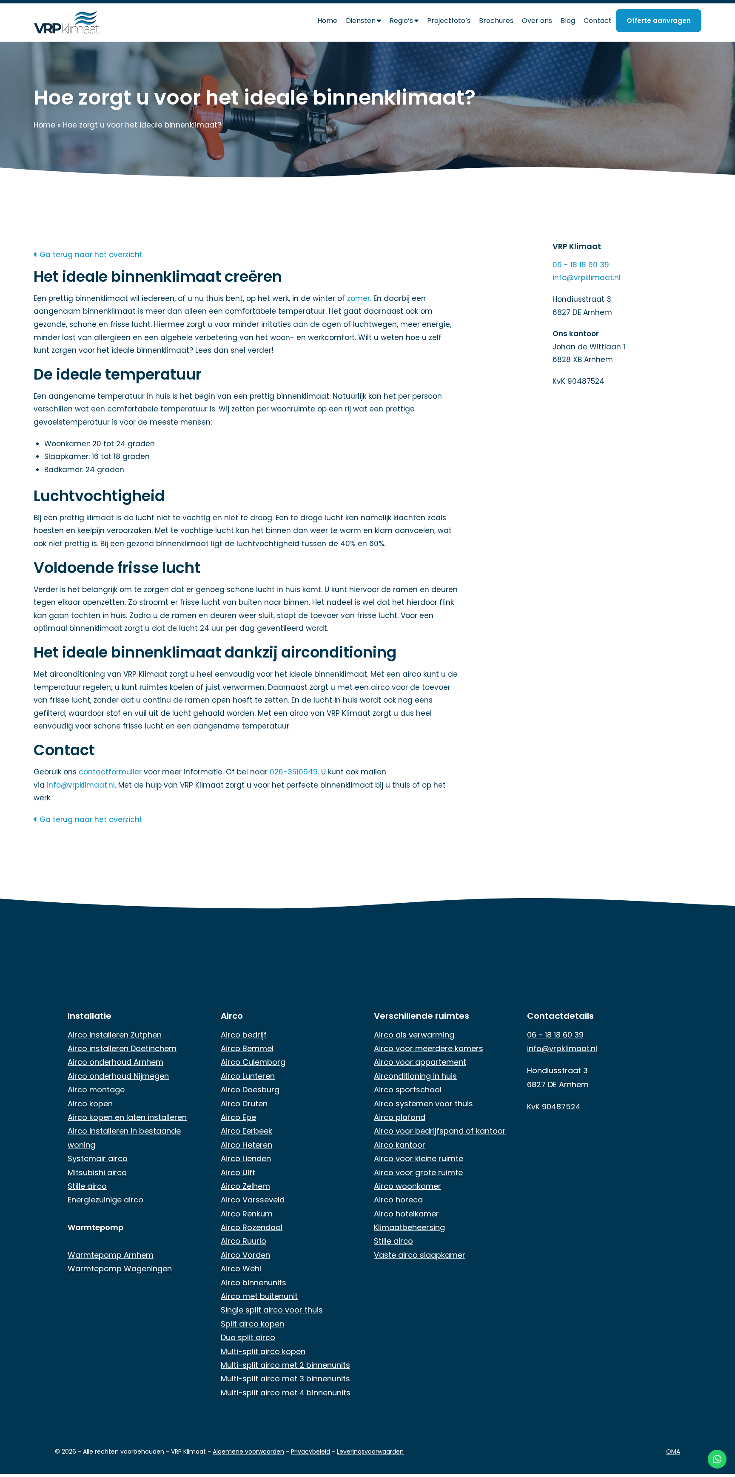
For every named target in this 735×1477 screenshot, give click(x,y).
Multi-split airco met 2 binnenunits (285, 1365)
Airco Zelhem (245, 1186)
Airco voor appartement (420, 1062)
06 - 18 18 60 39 (581, 265)
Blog (568, 21)
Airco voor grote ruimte (418, 1172)
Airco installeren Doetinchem (122, 1048)
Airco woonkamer (407, 1186)
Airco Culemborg (253, 1062)
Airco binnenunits (253, 1282)
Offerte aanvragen (659, 20)
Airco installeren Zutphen (115, 1034)
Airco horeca (398, 1199)
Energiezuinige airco (105, 1199)
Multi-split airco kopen (263, 1351)
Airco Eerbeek (246, 1130)
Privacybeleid (310, 1451)
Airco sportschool (408, 1089)
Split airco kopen (252, 1323)
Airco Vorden (245, 1255)
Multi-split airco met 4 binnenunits (285, 1392)
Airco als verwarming (414, 1034)
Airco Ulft (238, 1172)
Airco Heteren (246, 1145)
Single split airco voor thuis (272, 1309)
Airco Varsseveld (253, 1199)
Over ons (537, 21)
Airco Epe (238, 1117)
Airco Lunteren (248, 1076)
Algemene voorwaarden (248, 1451)
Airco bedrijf (244, 1034)
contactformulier (110, 772)
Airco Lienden (246, 1158)
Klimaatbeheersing (409, 1227)
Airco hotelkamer (406, 1213)
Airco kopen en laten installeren (127, 1117)
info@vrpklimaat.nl (81, 785)
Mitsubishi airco (97, 1172)
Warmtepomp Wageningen (120, 1268)
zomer (358, 298)
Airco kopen (90, 1103)
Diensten (361, 21)
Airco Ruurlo (243, 1241)
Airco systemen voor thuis (423, 1103)
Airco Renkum (247, 1213)
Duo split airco (248, 1337)
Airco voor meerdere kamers (428, 1048)
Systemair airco (98, 1158)
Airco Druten (244, 1103)
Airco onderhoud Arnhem (115, 1062)
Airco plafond (399, 1117)
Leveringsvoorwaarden (370, 1451)
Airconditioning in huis (415, 1076)
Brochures (496, 21)
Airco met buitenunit (259, 1296)
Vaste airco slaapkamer (419, 1255)
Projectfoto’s (448, 21)
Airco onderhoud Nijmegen (118, 1076)
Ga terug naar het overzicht (89, 254)
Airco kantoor (399, 1145)
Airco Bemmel (247, 1048)
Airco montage (96, 1089)
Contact (598, 21)
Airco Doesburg (250, 1089)
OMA (673, 1451)
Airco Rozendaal (251, 1227)
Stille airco (87, 1186)
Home (327, 21)
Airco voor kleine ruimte (418, 1158)
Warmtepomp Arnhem (111, 1255)
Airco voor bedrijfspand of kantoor (440, 1130)
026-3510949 (294, 772)
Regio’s (401, 21)
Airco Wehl (241, 1268)
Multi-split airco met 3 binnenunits (285, 1378)
